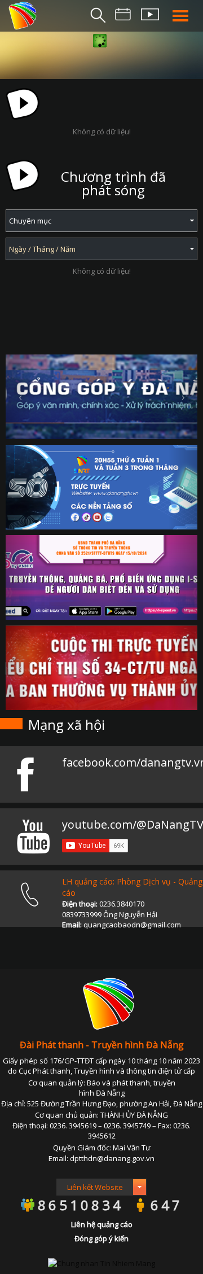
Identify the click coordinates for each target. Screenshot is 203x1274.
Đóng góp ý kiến (101, 1238)
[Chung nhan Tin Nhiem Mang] (101, 1262)
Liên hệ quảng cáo (102, 1224)
